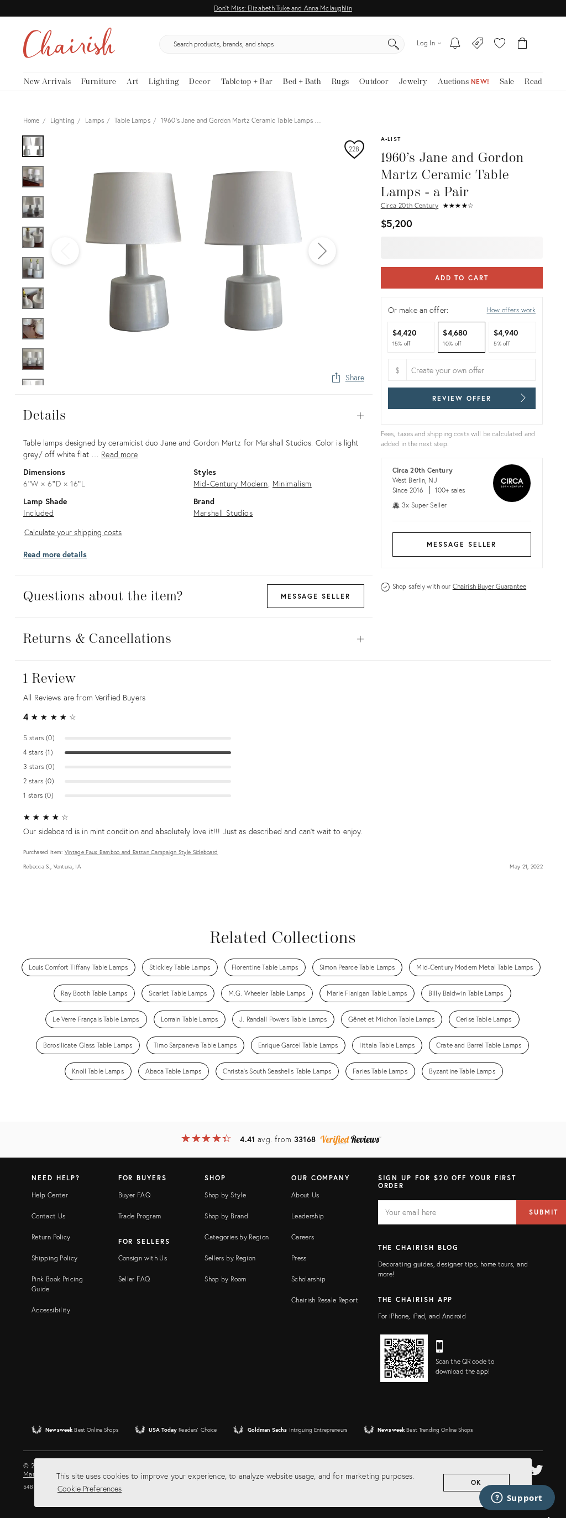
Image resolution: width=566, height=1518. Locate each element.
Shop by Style (225, 1195)
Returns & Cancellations (193, 639)
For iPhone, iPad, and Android (422, 1316)
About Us (305, 1195)
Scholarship (308, 1279)
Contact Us (49, 1216)
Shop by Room (225, 1279)
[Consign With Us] (478, 44)
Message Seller (461, 544)
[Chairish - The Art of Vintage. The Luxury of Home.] (69, 44)
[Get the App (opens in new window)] (404, 1358)
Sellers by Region (230, 1258)
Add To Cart (462, 278)
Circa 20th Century (409, 205)
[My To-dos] (455, 44)
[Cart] (522, 44)
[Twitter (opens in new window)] (537, 1468)
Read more (119, 454)
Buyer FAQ (134, 1195)
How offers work (511, 310)
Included (38, 512)
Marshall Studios (223, 512)
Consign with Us (142, 1258)
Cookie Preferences (89, 1488)
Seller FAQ (134, 1279)
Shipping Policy (54, 1258)
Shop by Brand (226, 1216)
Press (299, 1258)
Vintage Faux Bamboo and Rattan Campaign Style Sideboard (141, 852)
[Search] (393, 44)
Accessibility (51, 1310)
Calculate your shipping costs (73, 532)
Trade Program (139, 1216)
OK (477, 1482)
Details (193, 416)
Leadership (307, 1216)
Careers (303, 1237)
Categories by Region (237, 1237)
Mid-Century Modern (230, 483)
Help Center (50, 1195)
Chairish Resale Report (324, 1300)
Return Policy (51, 1237)
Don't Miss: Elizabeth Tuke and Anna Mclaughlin (283, 8)
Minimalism (292, 483)
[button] (500, 44)
